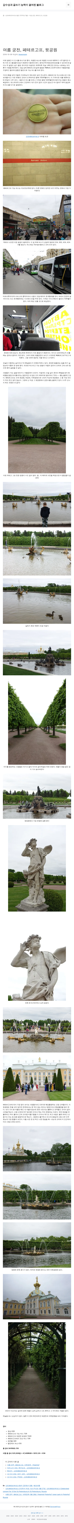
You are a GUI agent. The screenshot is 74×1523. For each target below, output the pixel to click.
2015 (54, 1516)
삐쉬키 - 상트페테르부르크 (17, 1471)
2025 (12, 1516)
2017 (45, 1516)
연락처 (33, 1519)
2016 (49, 1516)
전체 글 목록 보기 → (37, 1513)
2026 (7, 1516)
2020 (33, 1516)
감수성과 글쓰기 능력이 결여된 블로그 (23, 4)
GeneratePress (55, 1507)
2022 (25, 1516)
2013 (62, 1516)
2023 (20, 1516)
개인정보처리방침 (42, 1519)
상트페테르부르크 (32, 136)
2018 (41, 1516)
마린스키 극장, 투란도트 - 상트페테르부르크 (23, 1468)
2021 (29, 1516)
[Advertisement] (37, 32)
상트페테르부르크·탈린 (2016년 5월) (16, 15)
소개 (28, 1519)
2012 (66, 1516)
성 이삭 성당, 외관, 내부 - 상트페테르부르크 (23, 1474)
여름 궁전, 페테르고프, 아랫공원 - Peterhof (23, 1465)
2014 (58, 1516)
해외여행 (37, 1486)
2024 (16, 1516)
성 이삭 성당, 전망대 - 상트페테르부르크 (22, 1477)
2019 (37, 1516)
